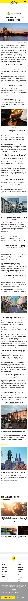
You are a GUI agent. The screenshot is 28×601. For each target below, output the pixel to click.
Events (4, 574)
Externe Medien (15, 592)
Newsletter (20, 579)
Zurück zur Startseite (14, 553)
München (20, 569)
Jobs (19, 581)
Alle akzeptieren (8, 597)
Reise (19, 574)
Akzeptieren (20, 597)
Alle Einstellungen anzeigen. (14, 595)
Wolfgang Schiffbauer (16, 13)
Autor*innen (20, 577)
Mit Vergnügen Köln (14, 3)
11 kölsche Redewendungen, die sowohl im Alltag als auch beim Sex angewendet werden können (14, 520)
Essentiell (5, 592)
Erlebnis (4, 572)
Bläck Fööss (10, 71)
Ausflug (4, 567)
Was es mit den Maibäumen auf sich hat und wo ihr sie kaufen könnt (8, 537)
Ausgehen (4, 569)
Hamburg (20, 567)
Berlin (19, 565)
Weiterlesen (4, 444)
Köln (19, 572)
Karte (3, 576)
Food (3, 565)
